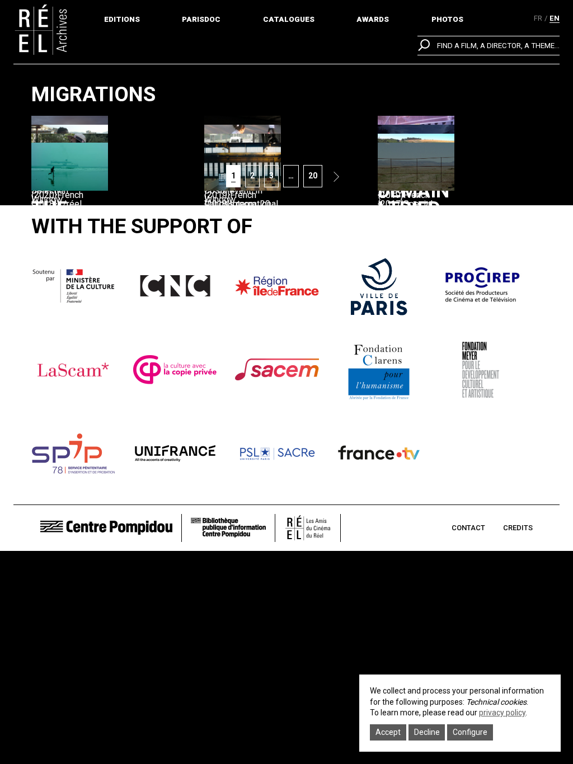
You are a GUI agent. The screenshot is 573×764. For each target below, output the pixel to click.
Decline (427, 732)
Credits (518, 528)
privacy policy (502, 712)
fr (538, 18)
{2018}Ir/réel (56, 204)
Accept (388, 732)
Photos (447, 19)
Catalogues (288, 19)
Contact (468, 528)
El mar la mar (413, 247)
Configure (470, 732)
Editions (122, 19)
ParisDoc (201, 19)
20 (315, 175)
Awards (372, 19)
